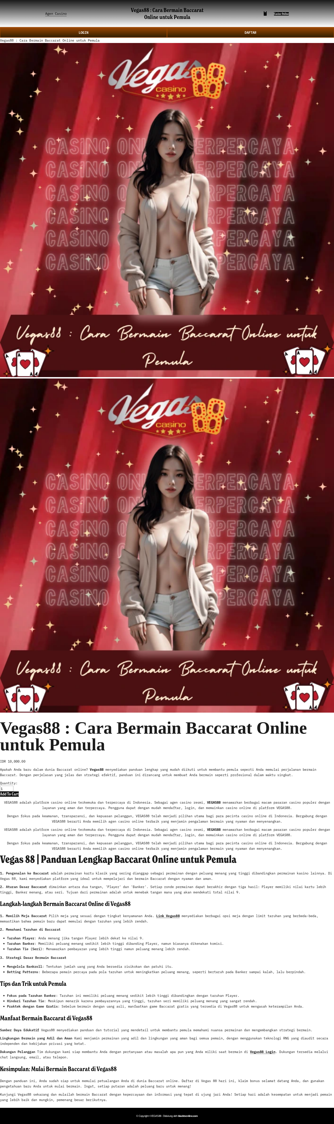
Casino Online (281, 13)
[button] (9, 793)
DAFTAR (250, 32)
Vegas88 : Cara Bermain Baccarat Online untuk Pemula (167, 13)
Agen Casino (56, 13)
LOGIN (83, 32)
